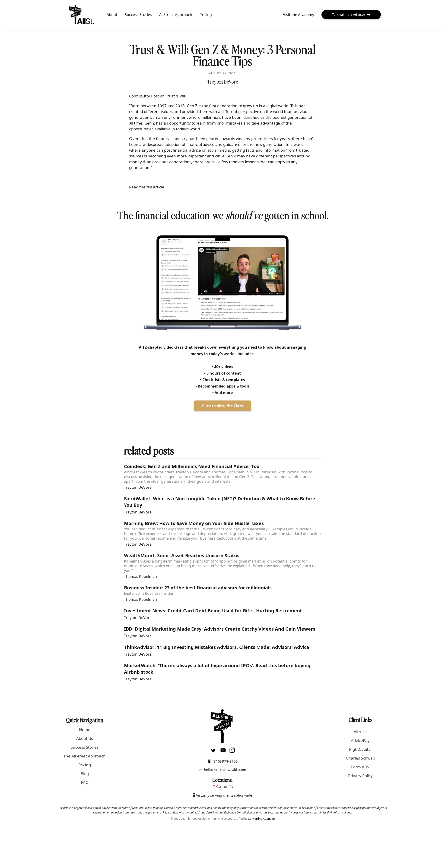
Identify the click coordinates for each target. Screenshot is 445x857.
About (112, 14)
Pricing (206, 14)
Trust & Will (176, 96)
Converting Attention (261, 819)
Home (84, 729)
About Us (84, 738)
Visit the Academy (298, 14)
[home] (81, 15)
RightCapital (360, 749)
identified (251, 117)
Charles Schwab (360, 758)
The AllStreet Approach (85, 756)
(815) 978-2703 (225, 761)
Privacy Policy (360, 775)
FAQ (85, 782)
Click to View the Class (222, 405)
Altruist (360, 731)
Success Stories (138, 14)
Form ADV (360, 766)
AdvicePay (360, 740)
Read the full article (146, 187)
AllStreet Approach (175, 14)
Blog (85, 773)
